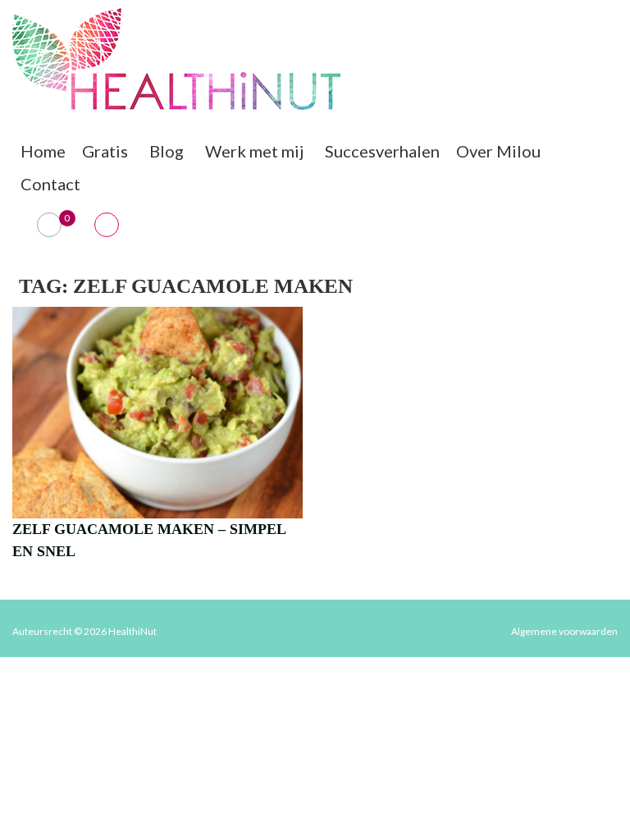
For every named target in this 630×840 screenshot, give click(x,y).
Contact (50, 184)
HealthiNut (132, 631)
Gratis (105, 151)
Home (43, 151)
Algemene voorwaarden (564, 631)
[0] (49, 225)
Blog (166, 151)
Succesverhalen (382, 151)
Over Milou (498, 151)
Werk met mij (254, 151)
